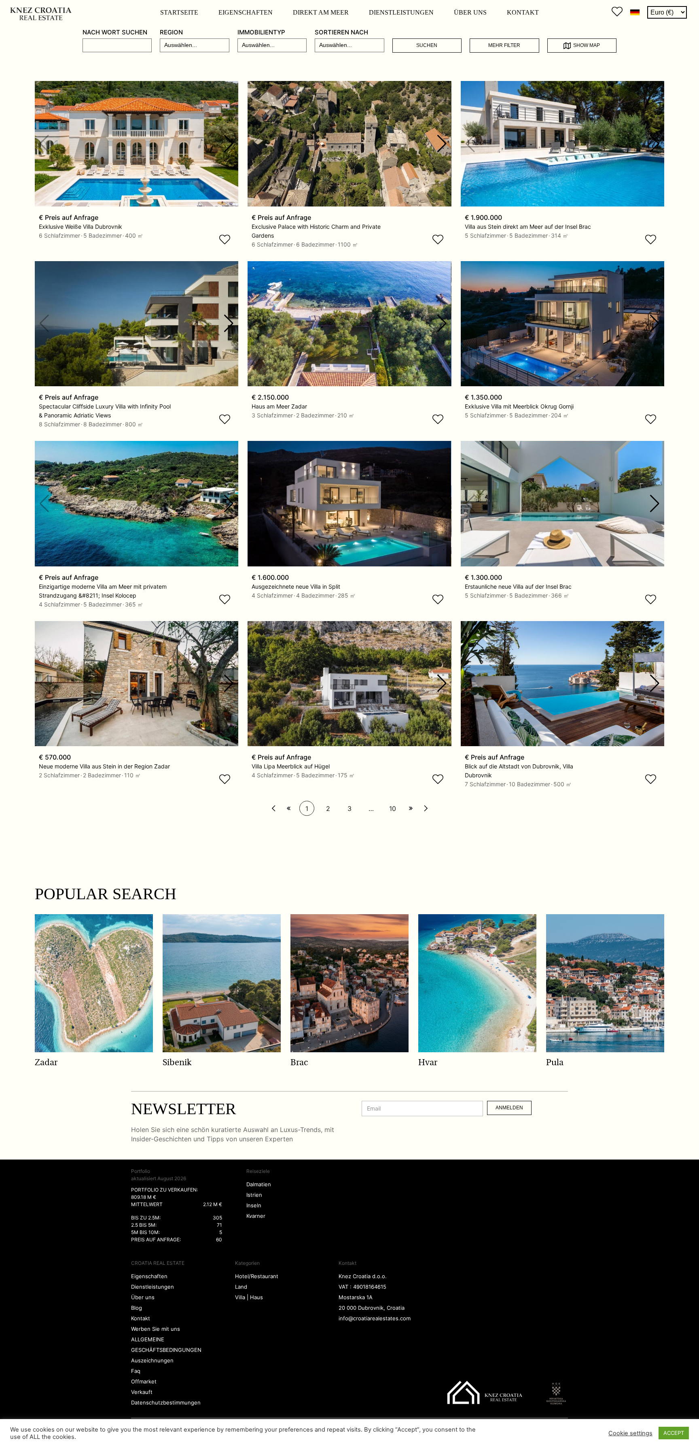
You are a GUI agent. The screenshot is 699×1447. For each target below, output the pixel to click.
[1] (273, 808)
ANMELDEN (509, 1108)
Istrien (254, 1195)
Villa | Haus (249, 1297)
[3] (288, 808)
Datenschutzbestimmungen (166, 1402)
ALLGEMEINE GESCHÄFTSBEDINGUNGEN (166, 1344)
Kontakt (523, 12)
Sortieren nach (341, 32)
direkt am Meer (321, 12)
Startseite (179, 12)
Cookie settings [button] (630, 1433)
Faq (135, 1371)
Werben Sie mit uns (155, 1329)
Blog (136, 1307)
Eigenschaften (245, 12)
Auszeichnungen (152, 1360)
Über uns (470, 12)
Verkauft (142, 1392)
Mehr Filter (504, 45)
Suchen (426, 45)
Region (171, 32)
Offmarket (144, 1381)
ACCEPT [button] (673, 1433)
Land (241, 1286)
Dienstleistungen (401, 12)
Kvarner (255, 1216)
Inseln (253, 1205)
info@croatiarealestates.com (375, 1318)
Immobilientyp (261, 32)
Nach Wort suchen (115, 32)
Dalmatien (258, 1184)
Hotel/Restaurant (256, 1276)
